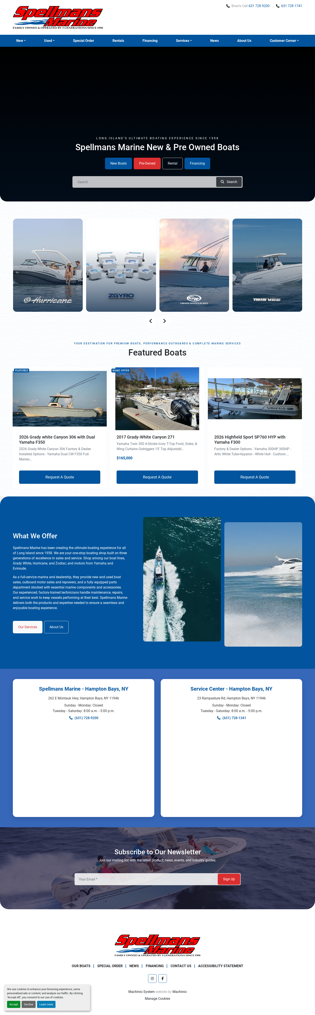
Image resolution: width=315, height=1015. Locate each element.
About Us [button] (56, 627)
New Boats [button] (118, 163)
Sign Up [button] (229, 879)
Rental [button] (172, 163)
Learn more (46, 1004)
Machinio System (141, 992)
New (19, 41)
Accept (13, 1004)
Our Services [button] (27, 627)
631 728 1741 (291, 6)
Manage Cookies (157, 999)
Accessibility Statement (220, 966)
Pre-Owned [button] (147, 163)
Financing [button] (197, 163)
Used (48, 41)
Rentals (118, 41)
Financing (150, 41)
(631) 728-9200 (86, 718)
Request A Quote (59, 477)
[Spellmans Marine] (157, 945)
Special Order (83, 41)
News (214, 41)
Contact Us (181, 966)
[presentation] (151, 321)
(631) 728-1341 (234, 718)
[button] (21, 41)
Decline (28, 1004)
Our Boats (81, 966)
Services (182, 41)
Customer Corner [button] (283, 41)
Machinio (179, 992)
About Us (244, 41)
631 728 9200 (259, 6)
